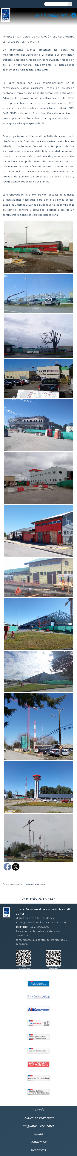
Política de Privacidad (39, 1118)
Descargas (38, 1150)
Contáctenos (39, 1142)
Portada (38, 1110)
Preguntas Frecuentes (38, 1126)
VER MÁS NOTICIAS (38, 899)
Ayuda (38, 1134)
